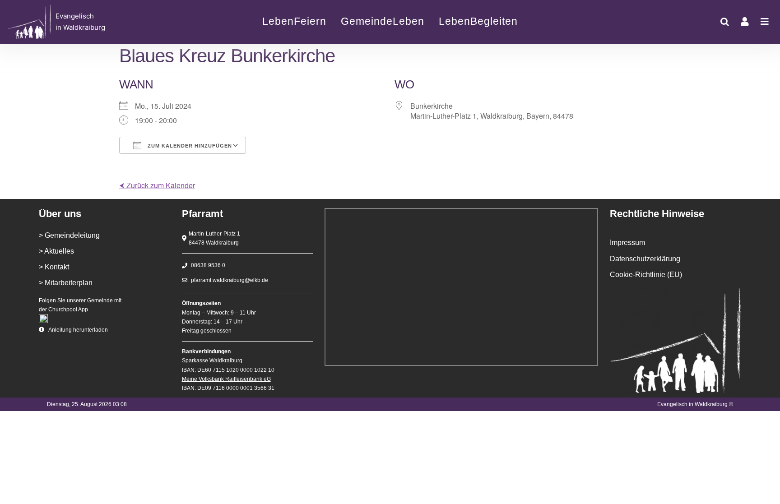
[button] (725, 21)
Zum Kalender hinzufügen (189, 145)
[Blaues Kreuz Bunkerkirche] (84, 22)
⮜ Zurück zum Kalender (157, 185)
